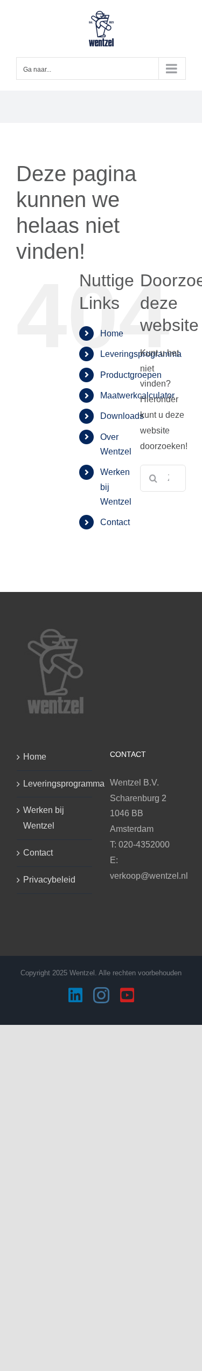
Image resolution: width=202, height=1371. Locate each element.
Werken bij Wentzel (43, 817)
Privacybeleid (49, 879)
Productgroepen (131, 375)
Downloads (122, 416)
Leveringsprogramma (55, 783)
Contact (115, 522)
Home (111, 333)
